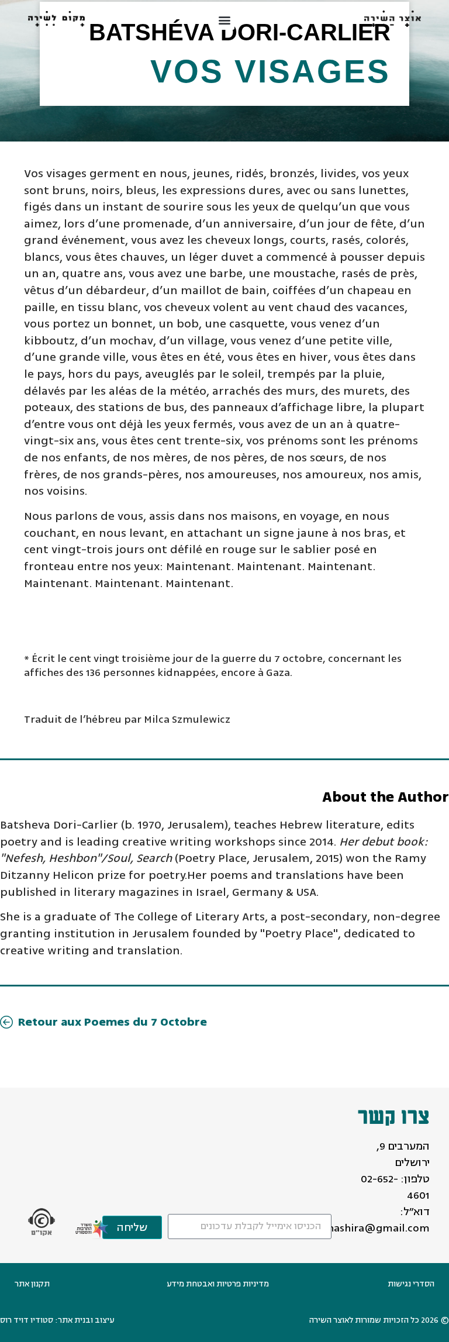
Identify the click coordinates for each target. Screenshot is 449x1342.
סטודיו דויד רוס (26, 1320)
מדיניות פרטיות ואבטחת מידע (218, 1283)
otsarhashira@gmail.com (365, 1228)
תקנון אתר (32, 1283)
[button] (224, 20)
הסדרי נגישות (411, 1283)
